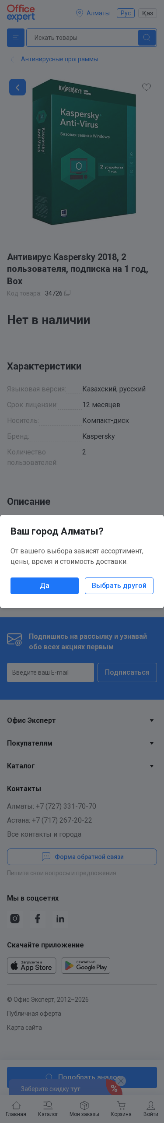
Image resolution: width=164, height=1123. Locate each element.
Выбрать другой (119, 585)
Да (44, 585)
